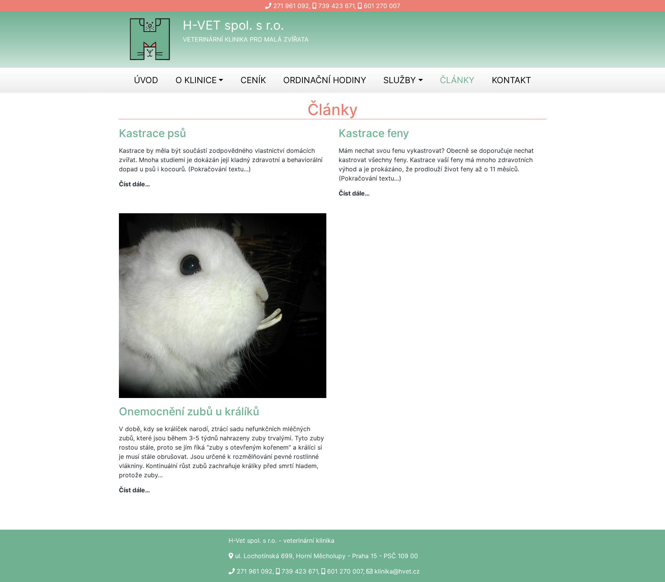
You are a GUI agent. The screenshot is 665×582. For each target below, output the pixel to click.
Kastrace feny (374, 133)
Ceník (253, 80)
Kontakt (511, 80)
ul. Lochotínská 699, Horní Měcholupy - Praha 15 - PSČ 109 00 (326, 556)
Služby (399, 80)
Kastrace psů (152, 133)
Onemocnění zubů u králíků (189, 411)
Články (457, 80)
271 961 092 (291, 6)
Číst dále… (134, 184)
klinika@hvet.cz (397, 571)
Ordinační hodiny (324, 80)
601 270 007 (382, 6)
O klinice (196, 80)
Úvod (146, 80)
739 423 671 (336, 6)
